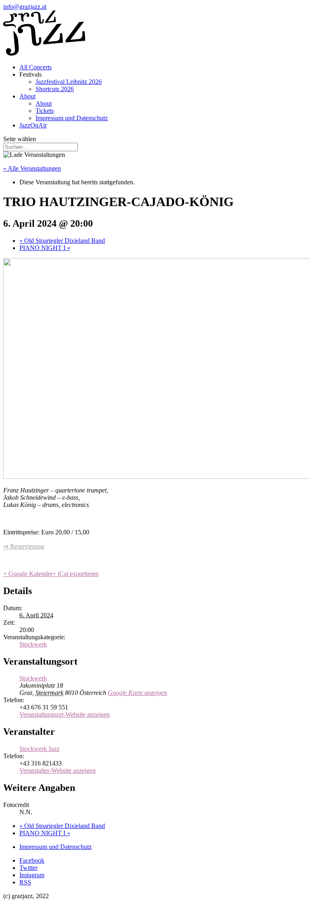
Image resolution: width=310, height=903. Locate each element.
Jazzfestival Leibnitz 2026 (69, 81)
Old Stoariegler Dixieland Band (62, 240)
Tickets (45, 110)
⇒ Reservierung (23, 546)
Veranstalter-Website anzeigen (57, 770)
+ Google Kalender (27, 573)
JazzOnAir (33, 125)
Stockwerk (33, 644)
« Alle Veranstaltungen (32, 168)
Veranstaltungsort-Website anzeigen (64, 714)
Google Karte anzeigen (137, 692)
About (27, 96)
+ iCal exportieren (75, 573)
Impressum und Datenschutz (72, 118)
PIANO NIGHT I (44, 247)
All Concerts (35, 67)
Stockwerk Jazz (39, 748)
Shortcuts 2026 (55, 89)
